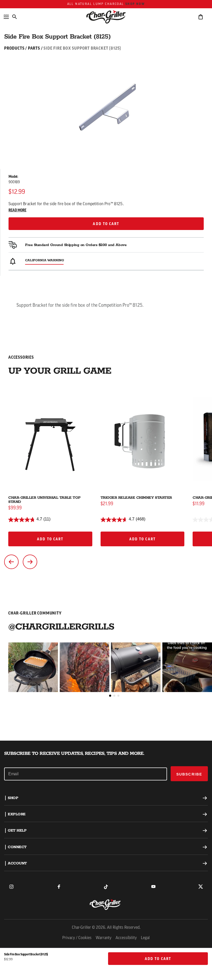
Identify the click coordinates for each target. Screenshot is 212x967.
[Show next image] (30, 562)
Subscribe (189, 774)
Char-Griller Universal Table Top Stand (44, 499)
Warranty (103, 938)
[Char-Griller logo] (106, 904)
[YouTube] (153, 887)
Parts (34, 49)
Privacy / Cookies (77, 938)
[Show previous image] (11, 562)
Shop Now (135, 4)
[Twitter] (201, 887)
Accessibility (126, 938)
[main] (106, 370)
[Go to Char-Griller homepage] (106, 17)
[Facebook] (59, 887)
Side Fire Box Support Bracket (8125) (82, 49)
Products (14, 49)
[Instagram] (11, 887)
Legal (145, 938)
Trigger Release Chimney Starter (136, 497)
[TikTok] (106, 887)
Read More (17, 210)
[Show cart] (200, 16)
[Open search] (14, 17)
